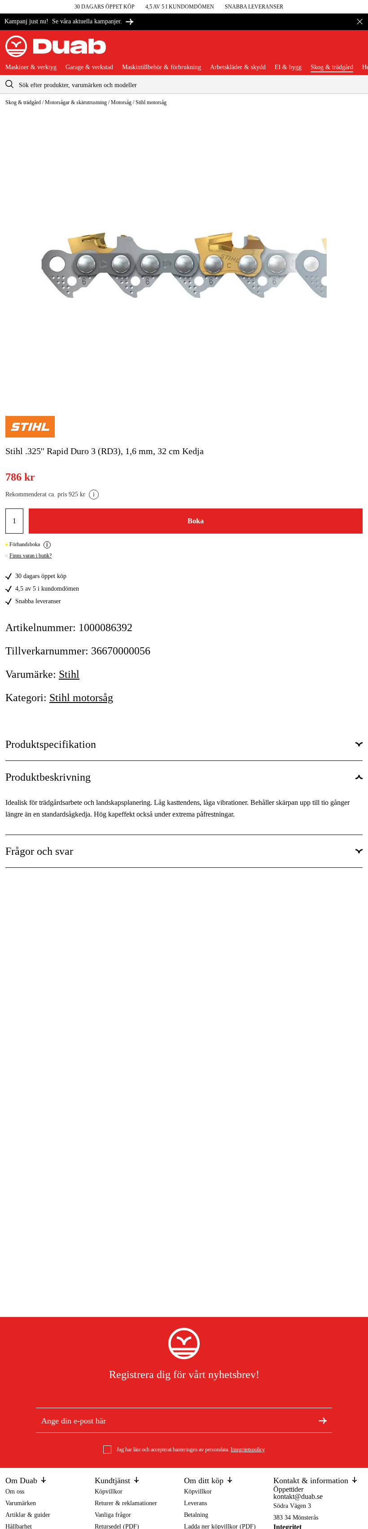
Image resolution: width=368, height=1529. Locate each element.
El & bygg (288, 67)
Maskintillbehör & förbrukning (161, 67)
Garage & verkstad (89, 67)
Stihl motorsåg (151, 102)
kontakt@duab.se (298, 1496)
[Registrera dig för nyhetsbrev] (323, 1420)
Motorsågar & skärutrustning (76, 102)
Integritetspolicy (248, 1449)
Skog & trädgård (332, 67)
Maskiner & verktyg (31, 67)
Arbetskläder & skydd (238, 67)
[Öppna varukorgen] (355, 50)
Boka (196, 521)
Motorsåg (121, 102)
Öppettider (288, 1489)
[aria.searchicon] (9, 84)
